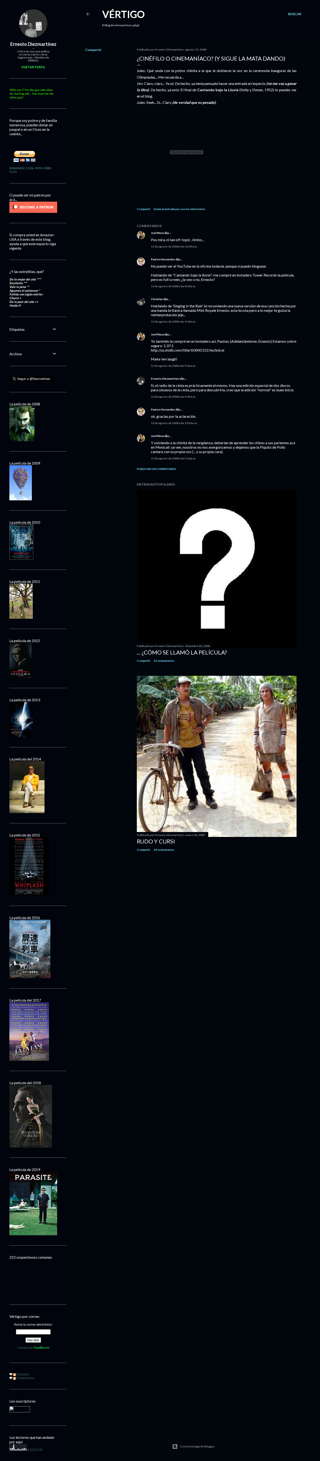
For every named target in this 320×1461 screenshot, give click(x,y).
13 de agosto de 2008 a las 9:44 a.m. (173, 396)
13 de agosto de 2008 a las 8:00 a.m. (173, 286)
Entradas (22, 1374)
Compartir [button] (93, 50)
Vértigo (123, 14)
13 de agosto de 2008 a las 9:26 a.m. (173, 365)
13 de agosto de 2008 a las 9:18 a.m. (173, 321)
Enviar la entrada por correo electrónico (179, 209)
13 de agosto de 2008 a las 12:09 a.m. (174, 246)
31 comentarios (164, 660)
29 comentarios (164, 849)
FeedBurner (42, 1347)
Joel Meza (157, 233)
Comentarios (25, 1378)
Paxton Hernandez (163, 259)
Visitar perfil (33, 67)
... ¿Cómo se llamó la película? (182, 652)
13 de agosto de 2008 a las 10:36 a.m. (174, 423)
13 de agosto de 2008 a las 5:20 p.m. (173, 458)
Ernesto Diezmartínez (165, 378)
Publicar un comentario (156, 469)
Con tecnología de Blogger (197, 1446)
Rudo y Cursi (156, 841)
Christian (157, 299)
